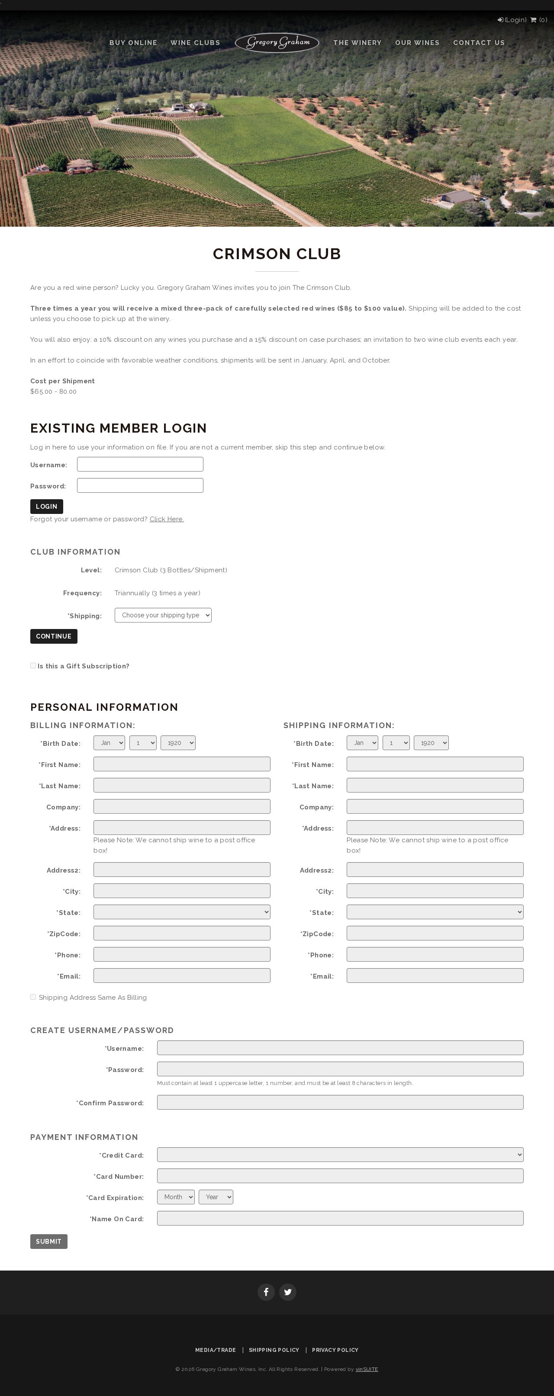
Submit (49, 1241)
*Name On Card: (117, 1219)
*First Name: (60, 765)
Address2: (64, 870)
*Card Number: (118, 1177)
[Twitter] (288, 1293)
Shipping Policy (274, 1350)
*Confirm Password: (110, 1103)
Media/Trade (215, 1350)
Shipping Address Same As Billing (93, 997)
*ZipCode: (64, 934)
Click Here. (167, 519)
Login (47, 506)
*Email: (69, 976)
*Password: (125, 1070)
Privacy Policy (335, 1350)
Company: (63, 807)
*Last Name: (60, 786)
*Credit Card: (121, 1155)
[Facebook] (266, 1293)
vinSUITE (367, 1369)
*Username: (124, 1049)
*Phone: (68, 955)
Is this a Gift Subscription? (83, 666)
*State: (68, 913)
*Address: (65, 828)
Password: (48, 486)
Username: (49, 465)
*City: (72, 891)
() (542, 20)
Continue (54, 636)
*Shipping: (85, 616)
